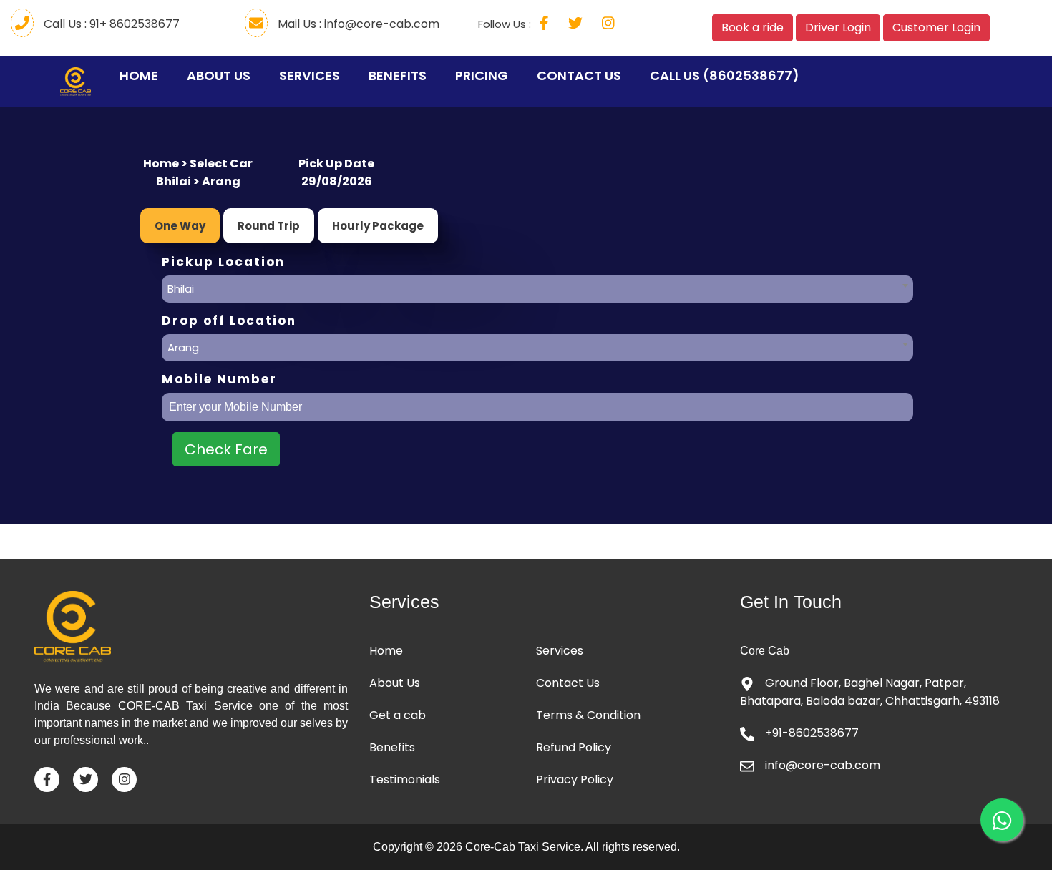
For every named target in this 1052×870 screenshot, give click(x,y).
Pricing (481, 75)
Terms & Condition (588, 715)
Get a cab (397, 715)
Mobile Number (219, 379)
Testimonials (404, 780)
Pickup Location (223, 262)
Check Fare (226, 449)
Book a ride (752, 27)
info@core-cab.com (822, 765)
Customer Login (936, 27)
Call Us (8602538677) (724, 75)
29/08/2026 (336, 181)
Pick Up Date (336, 163)
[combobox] (537, 285)
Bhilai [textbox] (180, 288)
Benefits (398, 75)
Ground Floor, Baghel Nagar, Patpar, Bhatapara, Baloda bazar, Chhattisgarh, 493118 (870, 692)
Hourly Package (378, 225)
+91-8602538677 (812, 733)
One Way (180, 225)
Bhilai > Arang (198, 181)
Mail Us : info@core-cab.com (357, 24)
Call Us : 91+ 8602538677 (110, 24)
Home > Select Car (198, 163)
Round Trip (269, 225)
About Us (218, 75)
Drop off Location (229, 320)
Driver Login (838, 27)
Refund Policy (573, 747)
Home (142, 75)
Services (309, 75)
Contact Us (579, 75)
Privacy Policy (574, 780)
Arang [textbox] (183, 347)
